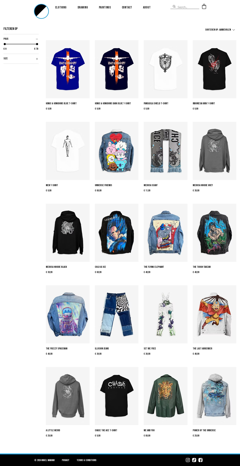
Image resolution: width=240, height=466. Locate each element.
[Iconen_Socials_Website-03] (200, 460)
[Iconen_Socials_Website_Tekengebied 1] (188, 460)
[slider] (5, 44)
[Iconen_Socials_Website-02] (194, 460)
